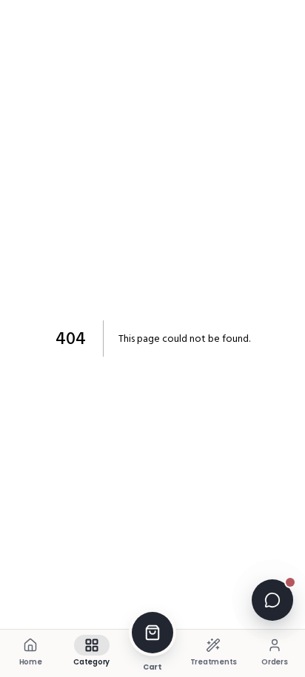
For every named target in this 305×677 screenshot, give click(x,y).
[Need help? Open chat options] (272, 600)
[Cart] (152, 632)
